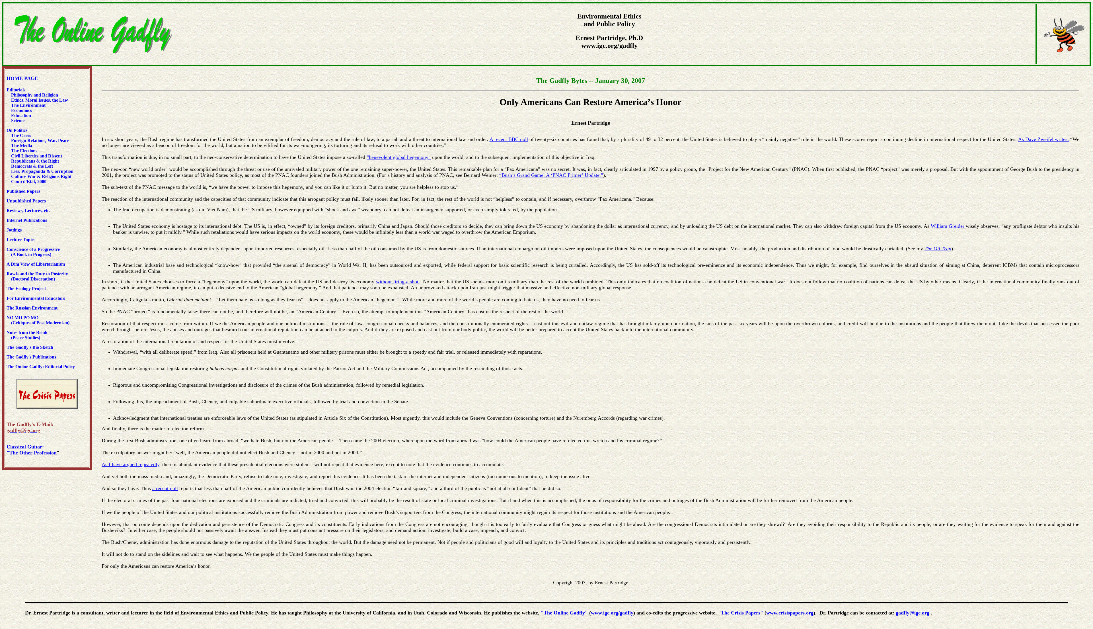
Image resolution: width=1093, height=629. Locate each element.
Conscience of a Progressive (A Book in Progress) (33, 252)
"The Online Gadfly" (564, 613)
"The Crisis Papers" (740, 613)
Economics (21, 110)
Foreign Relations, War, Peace (40, 140)
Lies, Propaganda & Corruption (42, 171)
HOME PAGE (22, 78)
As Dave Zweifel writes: (1043, 139)
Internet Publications (27, 220)
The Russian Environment (32, 308)
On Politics (17, 130)
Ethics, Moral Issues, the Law (39, 100)
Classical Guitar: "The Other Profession (32, 450)
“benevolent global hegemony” (399, 157)
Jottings (14, 230)
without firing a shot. (398, 281)
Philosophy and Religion (34, 95)
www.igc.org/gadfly (612, 613)
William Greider (947, 226)
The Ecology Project (26, 288)
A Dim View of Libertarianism (36, 264)
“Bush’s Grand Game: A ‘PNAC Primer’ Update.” (551, 175)
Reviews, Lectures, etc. (30, 210)
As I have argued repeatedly (130, 464)
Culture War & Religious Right (41, 176)
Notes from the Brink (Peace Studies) (27, 335)
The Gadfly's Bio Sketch (30, 347)
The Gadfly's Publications (31, 357)
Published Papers (23, 191)
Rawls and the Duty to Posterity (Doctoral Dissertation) (37, 276)
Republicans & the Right (35, 161)
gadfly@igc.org (912, 613)
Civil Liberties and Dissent (36, 155)
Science (18, 120)
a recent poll (165, 488)
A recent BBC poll (509, 139)
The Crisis (21, 135)
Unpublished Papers (26, 200)
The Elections (24, 150)
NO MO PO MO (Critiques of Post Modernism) (38, 320)
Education (20, 115)
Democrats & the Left (32, 166)
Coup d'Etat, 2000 (28, 181)
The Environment (28, 105)
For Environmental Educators (36, 298)
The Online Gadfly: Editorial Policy (41, 366)
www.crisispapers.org (789, 613)
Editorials (16, 89)
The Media (21, 145)
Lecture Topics (21, 239)
